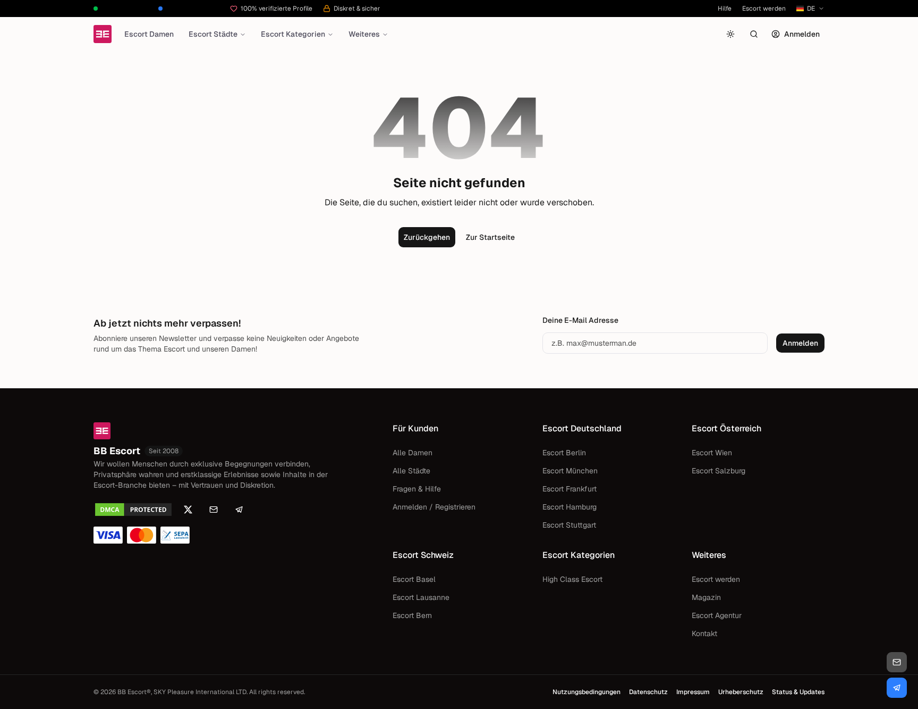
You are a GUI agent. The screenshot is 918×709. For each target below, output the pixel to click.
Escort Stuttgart (569, 525)
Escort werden (764, 8)
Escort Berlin (564, 452)
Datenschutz (648, 692)
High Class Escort (572, 579)
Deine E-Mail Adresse (580, 320)
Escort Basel (414, 579)
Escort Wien (712, 452)
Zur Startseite (490, 237)
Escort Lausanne (421, 597)
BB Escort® (134, 692)
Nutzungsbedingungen (586, 692)
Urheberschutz (740, 692)
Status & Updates (798, 692)
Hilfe (725, 8)
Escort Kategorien (293, 34)
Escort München (570, 471)
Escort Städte (213, 34)
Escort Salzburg (718, 471)
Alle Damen (412, 452)
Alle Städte (411, 471)
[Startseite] (103, 34)
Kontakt (704, 633)
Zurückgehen (427, 237)
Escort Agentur (717, 615)
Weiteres (364, 34)
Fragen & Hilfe (417, 489)
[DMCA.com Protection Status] (133, 510)
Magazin (706, 597)
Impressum (693, 692)
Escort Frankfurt (569, 489)
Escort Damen (149, 34)
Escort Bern (412, 615)
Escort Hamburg (569, 507)
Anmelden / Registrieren (434, 507)
